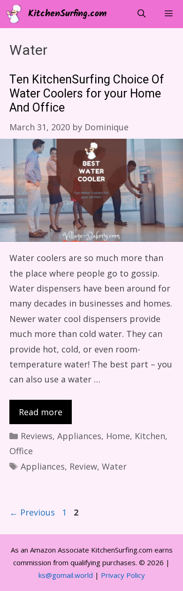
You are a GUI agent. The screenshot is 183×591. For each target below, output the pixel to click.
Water (114, 466)
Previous (32, 512)
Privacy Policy (123, 575)
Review (83, 466)
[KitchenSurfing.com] (16, 14)
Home (118, 435)
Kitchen (150, 435)
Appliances (79, 435)
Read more (40, 412)
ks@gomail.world (65, 575)
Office (21, 450)
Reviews (37, 435)
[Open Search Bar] (141, 14)
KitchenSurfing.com (67, 14)
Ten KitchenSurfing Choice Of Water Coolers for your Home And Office (86, 94)
